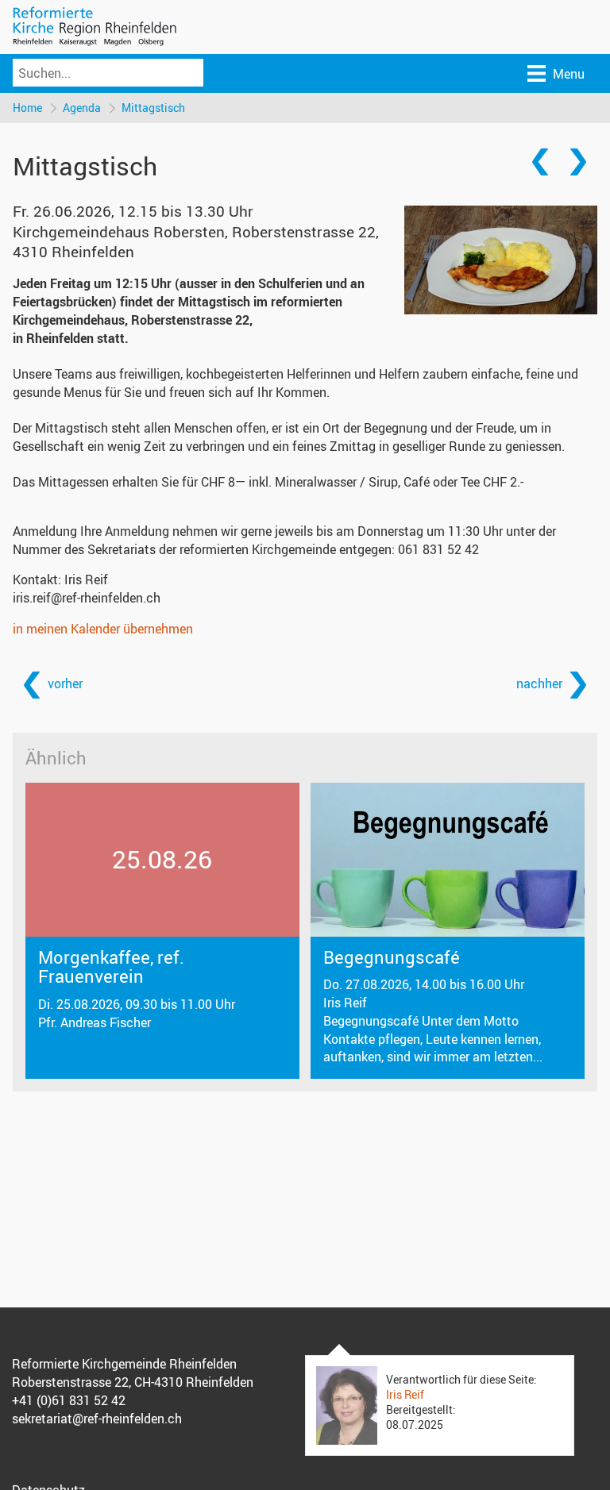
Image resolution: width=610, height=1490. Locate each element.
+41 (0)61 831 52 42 (68, 1400)
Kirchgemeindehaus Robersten (196, 241)
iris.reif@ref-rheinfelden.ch (86, 597)
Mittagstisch (153, 107)
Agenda (82, 107)
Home (27, 107)
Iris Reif (405, 1394)
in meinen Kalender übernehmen (103, 628)
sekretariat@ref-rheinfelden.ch (97, 1418)
